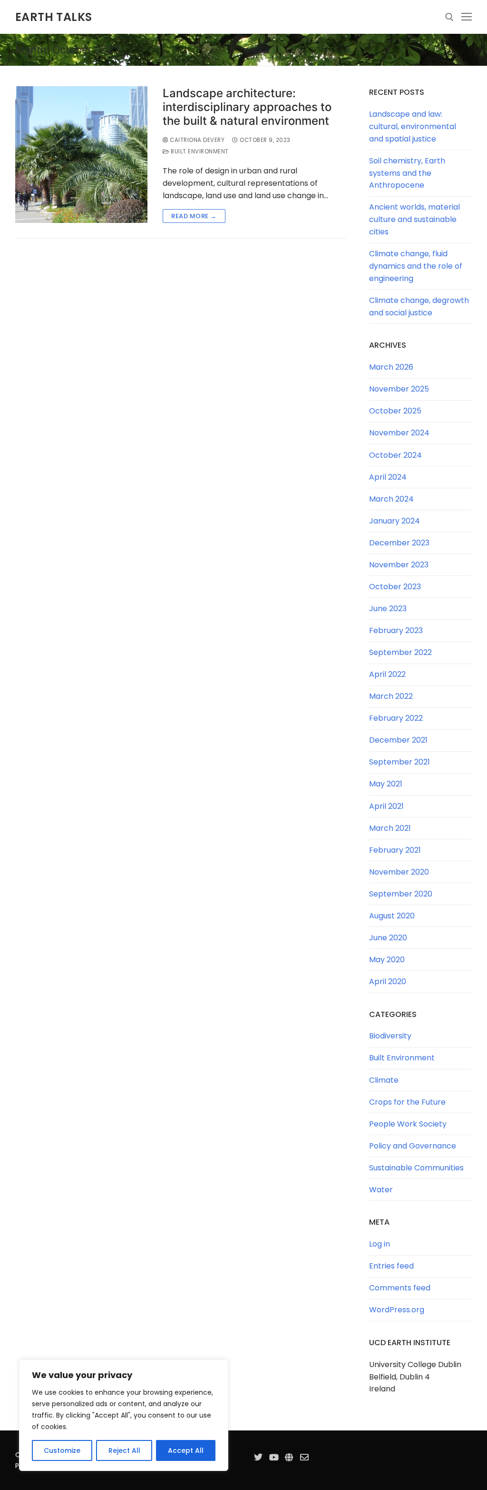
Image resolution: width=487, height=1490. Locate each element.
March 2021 (390, 828)
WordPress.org (396, 1309)
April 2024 (388, 477)
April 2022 (387, 674)
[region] (123, 1415)
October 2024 (395, 455)
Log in (379, 1243)
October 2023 (395, 586)
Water (381, 1189)
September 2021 (399, 761)
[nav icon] (466, 17)
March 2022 (391, 696)
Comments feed (399, 1287)
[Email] (304, 1457)
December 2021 (398, 740)
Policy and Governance (412, 1145)
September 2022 (400, 652)
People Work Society (408, 1123)
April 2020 (387, 981)
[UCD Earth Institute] (289, 1457)
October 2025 (395, 410)
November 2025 (399, 388)
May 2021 (385, 783)
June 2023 (388, 608)
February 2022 (396, 718)
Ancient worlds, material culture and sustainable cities (414, 219)
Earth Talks (53, 17)
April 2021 (386, 806)
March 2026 (391, 367)
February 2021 (395, 850)
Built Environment (199, 151)
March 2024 (391, 498)
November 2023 (399, 564)
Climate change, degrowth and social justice (419, 306)
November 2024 (399, 432)
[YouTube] (273, 1457)
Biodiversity (390, 1035)
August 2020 (392, 915)
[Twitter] (258, 1457)
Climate (384, 1080)
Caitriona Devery (196, 140)
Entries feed (391, 1265)
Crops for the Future (407, 1102)
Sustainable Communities (416, 1167)
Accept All (186, 1450)
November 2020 (399, 871)
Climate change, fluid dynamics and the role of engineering (415, 266)
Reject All (124, 1450)
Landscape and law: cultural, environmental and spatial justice (412, 126)
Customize (62, 1450)
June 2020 (388, 937)
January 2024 (394, 520)
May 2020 (387, 959)
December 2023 (399, 542)
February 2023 (396, 630)
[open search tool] (449, 17)
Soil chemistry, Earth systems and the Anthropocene (407, 173)
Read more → (194, 216)
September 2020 (400, 893)
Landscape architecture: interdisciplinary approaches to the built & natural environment (247, 107)
